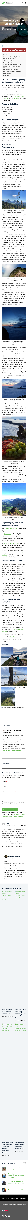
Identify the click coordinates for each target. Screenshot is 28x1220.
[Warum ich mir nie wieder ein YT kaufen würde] (4, 1169)
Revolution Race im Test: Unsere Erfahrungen (7, 1012)
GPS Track (6, 75)
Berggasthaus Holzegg (11, 543)
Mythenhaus (7, 534)
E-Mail (5, 786)
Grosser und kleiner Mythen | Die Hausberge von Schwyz (12, 57)
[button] (3, 1217)
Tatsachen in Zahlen (8, 60)
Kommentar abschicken (9, 810)
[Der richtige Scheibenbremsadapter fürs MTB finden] (4, 1175)
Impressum (23, 1196)
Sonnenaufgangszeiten (10, 528)
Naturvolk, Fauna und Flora (10, 69)
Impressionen (7, 73)
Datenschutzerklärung (13, 1196)
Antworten (23, 825)
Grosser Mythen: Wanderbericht (12, 64)
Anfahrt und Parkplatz (9, 62)
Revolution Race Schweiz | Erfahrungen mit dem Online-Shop (20, 1014)
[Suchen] (22, 2)
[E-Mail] (9, 1216)
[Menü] (25, 3)
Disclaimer (4, 1196)
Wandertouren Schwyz (15, 29)
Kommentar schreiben (9, 792)
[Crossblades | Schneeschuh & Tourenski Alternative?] (20, 1082)
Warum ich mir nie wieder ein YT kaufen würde (17, 1169)
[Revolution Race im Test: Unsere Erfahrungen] (7, 949)
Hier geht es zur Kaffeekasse (12, 750)
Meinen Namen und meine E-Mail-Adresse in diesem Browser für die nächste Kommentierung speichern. (14, 803)
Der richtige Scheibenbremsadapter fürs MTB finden (16, 1175)
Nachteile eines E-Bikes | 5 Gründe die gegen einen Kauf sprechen (16, 1183)
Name (5, 781)
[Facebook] (6, 1216)
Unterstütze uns (5, 1198)
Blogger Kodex (14, 1198)
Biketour (16, 98)
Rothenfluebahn (13, 637)
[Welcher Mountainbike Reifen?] (4, 1190)
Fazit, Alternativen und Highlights (12, 71)
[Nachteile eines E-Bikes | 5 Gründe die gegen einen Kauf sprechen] (4, 1183)
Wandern (6, 29)
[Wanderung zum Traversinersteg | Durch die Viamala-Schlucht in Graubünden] (7, 1082)
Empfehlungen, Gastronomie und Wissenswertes (12, 67)
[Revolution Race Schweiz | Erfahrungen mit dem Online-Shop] (20, 949)
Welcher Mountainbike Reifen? (16, 1190)
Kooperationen (23, 1198)
